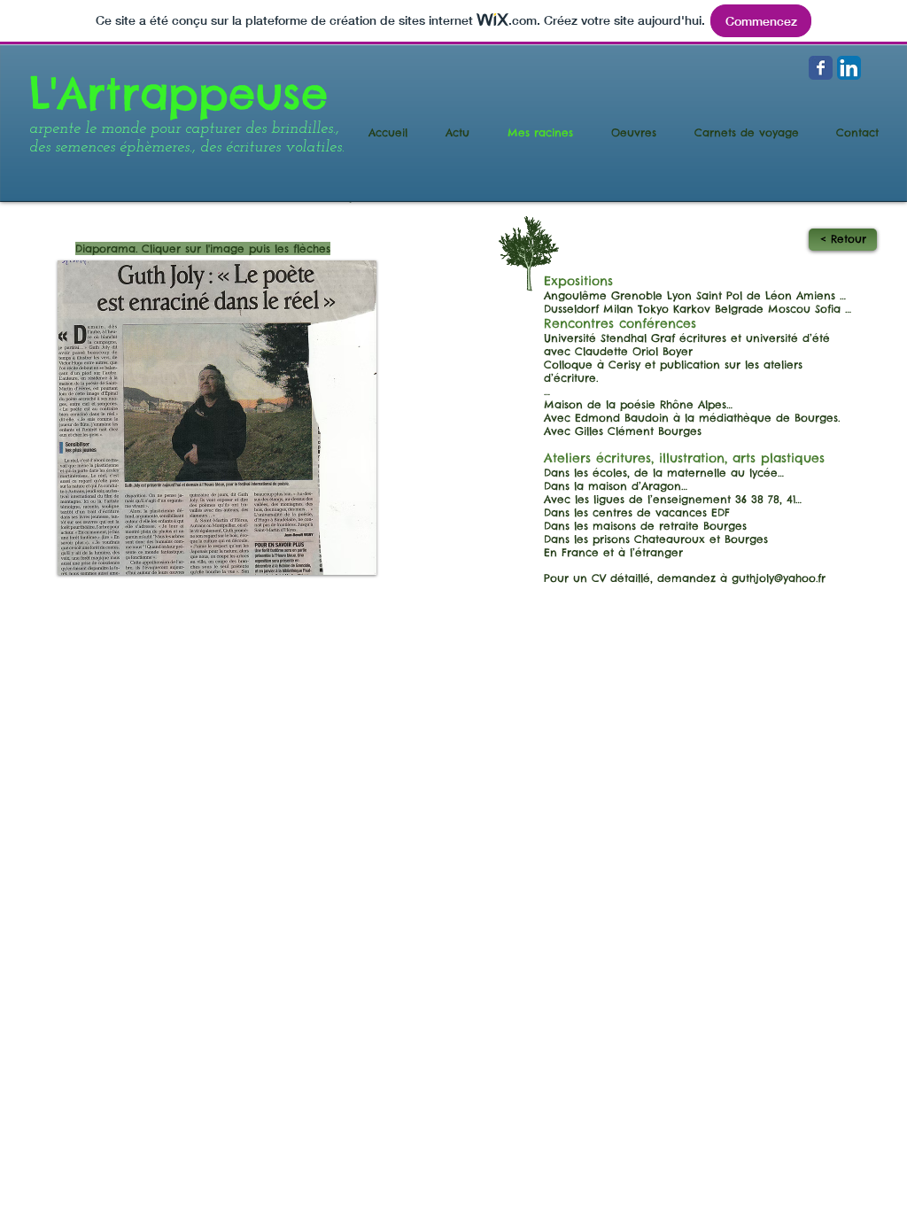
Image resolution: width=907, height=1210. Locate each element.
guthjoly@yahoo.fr (779, 578)
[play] (333, 559)
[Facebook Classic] (821, 68)
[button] (217, 417)
